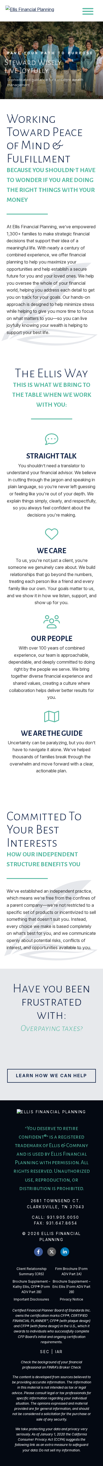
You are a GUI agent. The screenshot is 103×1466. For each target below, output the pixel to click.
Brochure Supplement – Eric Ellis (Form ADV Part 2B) (71, 1286)
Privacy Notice (71, 1299)
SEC (44, 1352)
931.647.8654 (61, 1223)
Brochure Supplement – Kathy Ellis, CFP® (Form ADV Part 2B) (31, 1286)
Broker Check (70, 1367)
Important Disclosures (31, 1299)
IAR (59, 1352)
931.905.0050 (63, 1217)
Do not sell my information (59, 1450)
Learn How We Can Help (51, 1075)
